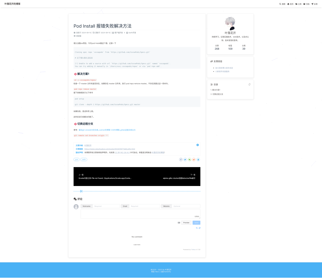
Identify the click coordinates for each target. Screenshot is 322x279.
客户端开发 (119, 33)
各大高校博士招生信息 (224, 68)
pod (76, 159)
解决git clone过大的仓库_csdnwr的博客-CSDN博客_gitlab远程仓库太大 (107, 130)
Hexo (157, 272)
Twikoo (193, 249)
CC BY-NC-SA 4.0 (122, 152)
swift (84, 159)
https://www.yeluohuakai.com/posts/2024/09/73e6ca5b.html (109, 149)
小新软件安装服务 (222, 71)
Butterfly (167, 272)
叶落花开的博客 (12, 3)
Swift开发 (132, 33)
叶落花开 (87, 145)
